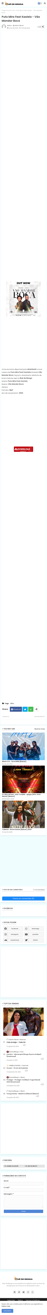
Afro (13, 10)
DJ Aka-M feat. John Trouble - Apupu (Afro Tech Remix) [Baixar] (21, 795)
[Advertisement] (23, 179)
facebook (14, 929)
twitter (35, 940)
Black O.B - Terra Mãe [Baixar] (14, 761)
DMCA (20, 1300)
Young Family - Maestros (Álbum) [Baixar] (23, 1094)
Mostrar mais (40, 729)
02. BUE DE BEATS (31, 1166)
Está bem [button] (7, 1311)
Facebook (17, 709)
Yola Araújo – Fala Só (16, 1042)
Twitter (25, 709)
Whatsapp (30, 709)
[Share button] (36, 709)
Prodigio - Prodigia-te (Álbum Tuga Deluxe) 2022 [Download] (23, 1081)
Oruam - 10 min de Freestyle (17, 1068)
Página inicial (6, 10)
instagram (14, 934)
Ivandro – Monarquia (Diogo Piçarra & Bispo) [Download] (24, 1055)
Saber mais (6, 1306)
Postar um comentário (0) (23, 898)
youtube (35, 934)
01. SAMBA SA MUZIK (11, 1166)
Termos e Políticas (33, 1300)
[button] (45, 3)
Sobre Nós (11, 1300)
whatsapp (35, 929)
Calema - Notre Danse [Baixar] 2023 (16, 829)
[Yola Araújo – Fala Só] (23, 1022)
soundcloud (14, 940)
